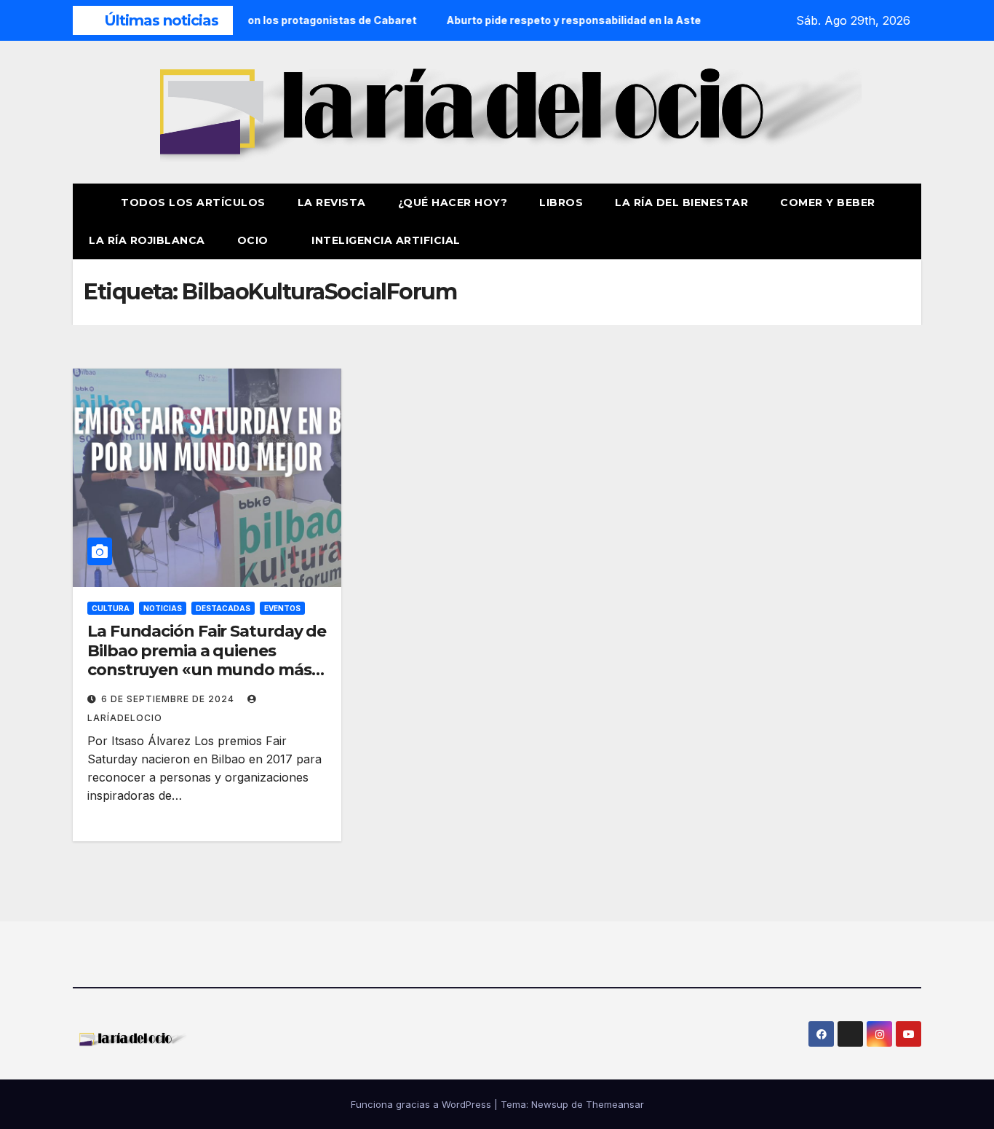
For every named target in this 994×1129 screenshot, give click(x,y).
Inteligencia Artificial (386, 240)
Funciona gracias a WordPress (422, 1104)
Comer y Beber (827, 202)
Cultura (111, 608)
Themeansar (615, 1104)
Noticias (162, 608)
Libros (561, 202)
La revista (332, 202)
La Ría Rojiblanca (147, 240)
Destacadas (223, 608)
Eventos (282, 608)
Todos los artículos (193, 202)
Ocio (254, 240)
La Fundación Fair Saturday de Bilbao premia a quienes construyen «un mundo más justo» (206, 660)
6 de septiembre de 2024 (169, 698)
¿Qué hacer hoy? (453, 202)
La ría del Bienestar (681, 202)
